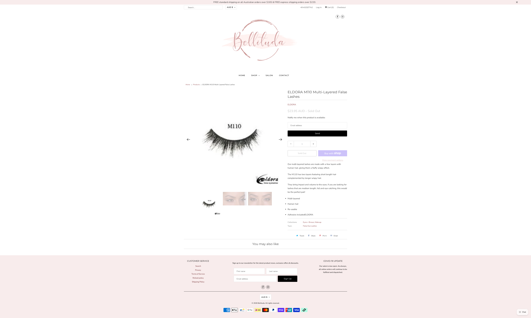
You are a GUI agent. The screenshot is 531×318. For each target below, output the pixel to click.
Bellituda (261, 303)
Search (198, 266)
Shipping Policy (198, 282)
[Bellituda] (265, 40)
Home (242, 75)
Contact (284, 75)
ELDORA (292, 104)
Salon (269, 75)
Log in (319, 7)
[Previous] (188, 139)
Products (196, 84)
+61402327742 (306, 7)
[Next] (280, 139)
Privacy (198, 270)
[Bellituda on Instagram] (342, 17)
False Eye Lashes (310, 226)
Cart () (330, 7)
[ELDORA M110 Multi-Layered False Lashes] (234, 139)
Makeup (318, 222)
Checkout (341, 7)
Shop (254, 75)
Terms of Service (198, 274)
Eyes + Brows (308, 222)
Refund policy (198, 278)
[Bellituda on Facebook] (337, 17)
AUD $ (230, 7)
